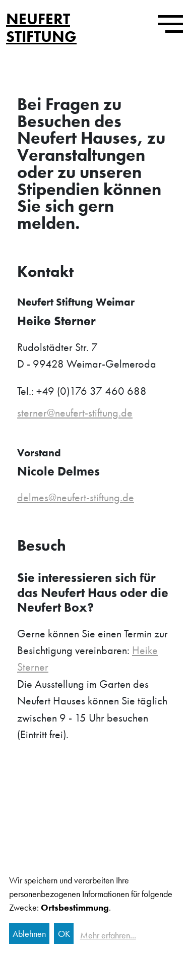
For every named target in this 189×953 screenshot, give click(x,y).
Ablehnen (29, 933)
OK (64, 933)
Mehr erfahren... (108, 935)
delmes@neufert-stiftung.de (75, 497)
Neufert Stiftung (41, 27)
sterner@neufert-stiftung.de (75, 412)
